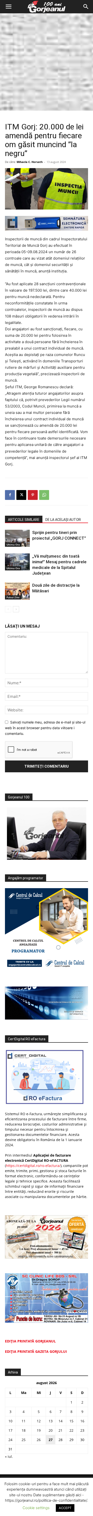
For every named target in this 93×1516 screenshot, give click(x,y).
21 (60, 1430)
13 (51, 1421)
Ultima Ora (13, 544)
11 (24, 1421)
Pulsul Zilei (13, 597)
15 (71, 1421)
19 (39, 1430)
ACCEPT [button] (65, 1508)
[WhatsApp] (44, 495)
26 (39, 1439)
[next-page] (16, 609)
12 (39, 1421)
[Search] (86, 6)
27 (51, 1439)
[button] (8, 6)
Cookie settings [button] (36, 1507)
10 (10, 1421)
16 (82, 1421)
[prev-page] (8, 609)
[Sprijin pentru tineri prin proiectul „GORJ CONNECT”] (17, 538)
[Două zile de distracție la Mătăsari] (17, 590)
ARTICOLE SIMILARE (23, 520)
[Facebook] (10, 495)
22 (71, 1430)
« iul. (9, 1456)
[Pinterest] (33, 495)
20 (51, 1430)
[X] (21, 495)
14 (60, 1421)
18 (24, 1430)
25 (24, 1439)
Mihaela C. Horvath (30, 162)
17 (10, 1430)
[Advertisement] (46, 62)
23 (82, 1430)
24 (10, 1439)
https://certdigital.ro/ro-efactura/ (33, 1165)
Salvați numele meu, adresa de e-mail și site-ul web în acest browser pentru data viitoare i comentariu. (45, 727)
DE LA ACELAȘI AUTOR (63, 520)
